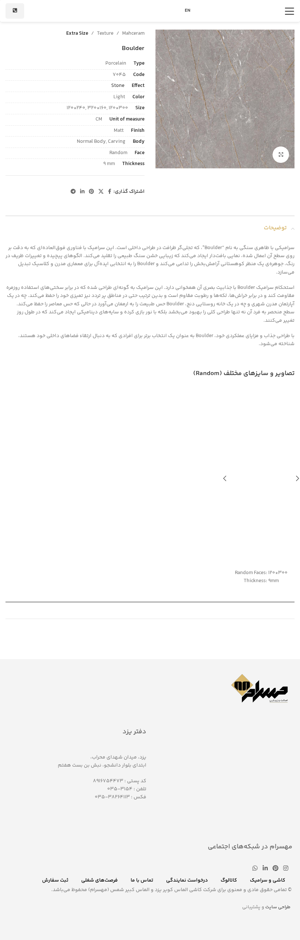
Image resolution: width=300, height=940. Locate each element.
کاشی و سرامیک (267, 880)
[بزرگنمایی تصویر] (281, 154)
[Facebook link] (109, 192)
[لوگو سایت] (150, 11)
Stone (117, 86)
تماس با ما (142, 880)
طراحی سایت (277, 907)
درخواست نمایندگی (187, 880)
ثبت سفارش (55, 880)
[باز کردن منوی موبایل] (289, 11)
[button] (225, 478)
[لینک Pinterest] (91, 192)
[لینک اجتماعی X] (101, 192)
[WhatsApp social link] (255, 869)
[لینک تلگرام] (73, 192)
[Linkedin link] (82, 192)
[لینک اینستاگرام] (286, 869)
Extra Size (77, 34)
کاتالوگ (229, 880)
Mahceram (133, 34)
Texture (105, 34)
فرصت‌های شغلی (99, 880)
